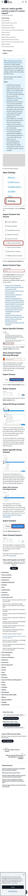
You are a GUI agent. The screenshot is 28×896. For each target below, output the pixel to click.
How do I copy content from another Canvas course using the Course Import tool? (14, 287)
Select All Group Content (8, 37)
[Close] (24, 874)
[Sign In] (25, 2)
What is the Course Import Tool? (11, 772)
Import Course (6, 32)
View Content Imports (8, 46)
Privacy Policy (14, 883)
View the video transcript (11, 168)
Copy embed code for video (11, 725)
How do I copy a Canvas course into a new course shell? (14, 785)
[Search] (23, 2)
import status (12, 555)
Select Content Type (7, 25)
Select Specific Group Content (10, 39)
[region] (13, 884)
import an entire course (15, 92)
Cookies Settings (12, 891)
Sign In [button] (14, 568)
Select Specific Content (8, 27)
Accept (13, 887)
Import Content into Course (9, 23)
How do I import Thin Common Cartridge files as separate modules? (13, 311)
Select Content (6, 34)
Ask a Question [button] (7, 741)
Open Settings (5, 20)
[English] (8, 1)
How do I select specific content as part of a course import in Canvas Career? (13, 776)
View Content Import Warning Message (12, 30)
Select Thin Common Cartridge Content (13, 42)
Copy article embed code (11, 718)
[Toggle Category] (1, 572)
